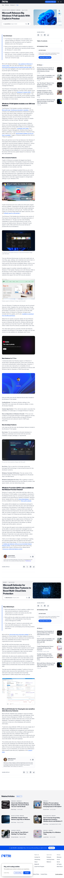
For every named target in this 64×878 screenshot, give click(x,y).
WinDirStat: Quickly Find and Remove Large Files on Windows (20, 818)
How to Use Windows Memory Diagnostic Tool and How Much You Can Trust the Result (20, 804)
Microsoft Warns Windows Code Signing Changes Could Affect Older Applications (46, 101)
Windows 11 (12, 5)
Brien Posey (13, 809)
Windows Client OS (6, 10)
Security (5, 582)
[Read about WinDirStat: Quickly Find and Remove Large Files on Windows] (6, 819)
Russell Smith (46, 809)
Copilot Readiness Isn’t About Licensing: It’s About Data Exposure (45, 648)
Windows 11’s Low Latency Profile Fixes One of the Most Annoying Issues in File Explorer (52, 804)
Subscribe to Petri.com (51, 1)
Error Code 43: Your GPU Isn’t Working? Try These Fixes (19, 833)
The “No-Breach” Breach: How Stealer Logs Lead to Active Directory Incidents (45, 84)
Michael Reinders (15, 837)
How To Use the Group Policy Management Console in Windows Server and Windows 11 (52, 819)
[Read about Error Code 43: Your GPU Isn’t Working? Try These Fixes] (6, 834)
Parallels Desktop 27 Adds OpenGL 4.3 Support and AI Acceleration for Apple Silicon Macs (45, 93)
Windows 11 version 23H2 (24, 92)
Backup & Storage (15, 815)
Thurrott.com (28, 560)
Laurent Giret (10, 23)
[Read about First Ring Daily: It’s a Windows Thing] (38, 834)
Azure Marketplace (24, 499)
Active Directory (47, 815)
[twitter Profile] (26, 24)
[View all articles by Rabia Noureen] (5, 759)
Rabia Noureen (11, 597)
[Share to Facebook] (24, 566)
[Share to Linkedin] (30, 566)
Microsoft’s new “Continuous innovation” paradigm (15, 110)
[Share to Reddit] (33, 566)
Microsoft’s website (26, 500)
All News (39, 65)
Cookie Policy (6, 872)
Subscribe (51, 848)
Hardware (13, 830)
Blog (3, 5)
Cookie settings (58, 874)
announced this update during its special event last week (17, 67)
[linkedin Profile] (28, 24)
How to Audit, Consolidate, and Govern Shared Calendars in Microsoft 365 (45, 77)
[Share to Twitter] (27, 566)
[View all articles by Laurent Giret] (5, 556)
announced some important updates (18, 634)
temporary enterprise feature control (12, 549)
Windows (7, 5)
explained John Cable (23, 128)
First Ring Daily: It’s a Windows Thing (52, 833)
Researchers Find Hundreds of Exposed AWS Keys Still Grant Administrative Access (45, 69)
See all (18, 796)
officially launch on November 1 (12, 213)
